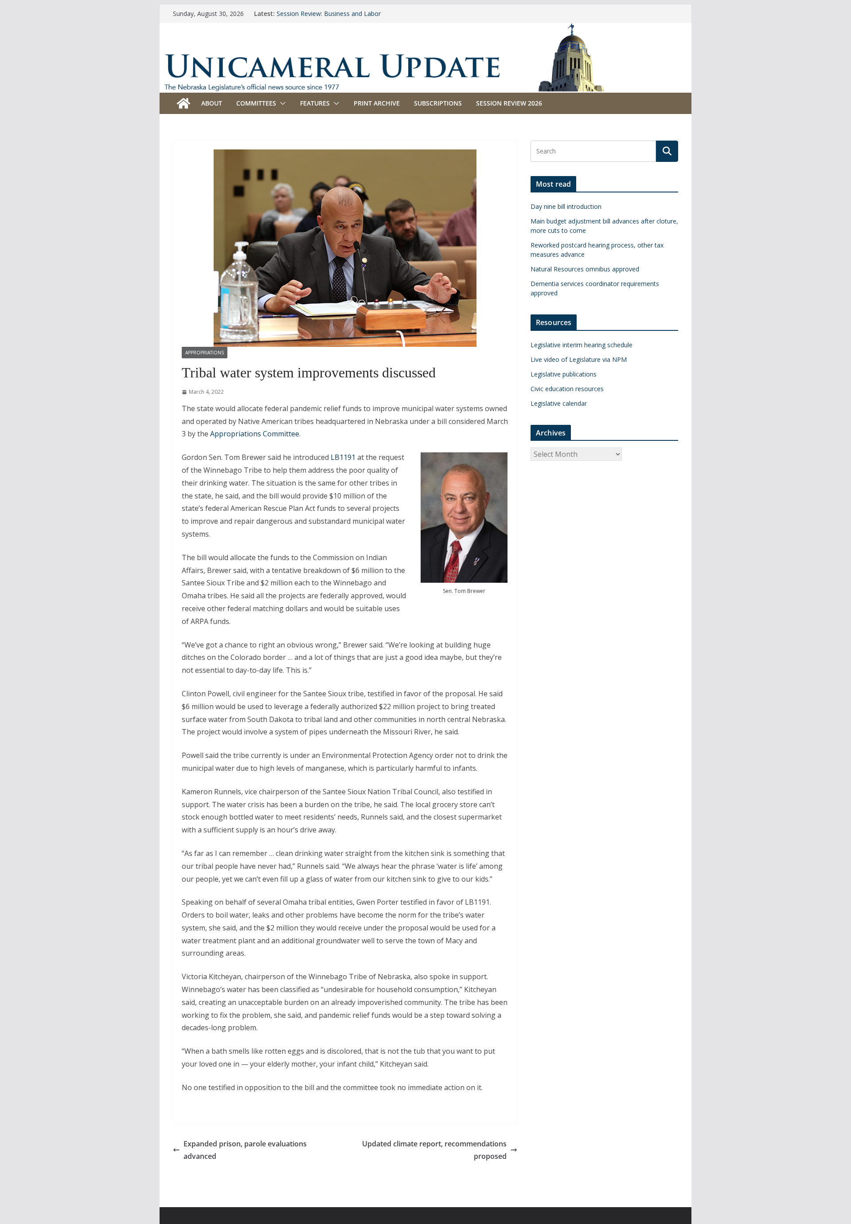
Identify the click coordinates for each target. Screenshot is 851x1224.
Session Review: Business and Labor (329, 13)
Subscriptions (438, 103)
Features (315, 103)
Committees (256, 103)
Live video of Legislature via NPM (579, 359)
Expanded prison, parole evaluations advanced (245, 1150)
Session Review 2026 (509, 103)
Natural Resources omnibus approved (585, 269)
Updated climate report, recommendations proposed (434, 1150)
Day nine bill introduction (566, 206)
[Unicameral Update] (425, 29)
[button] (281, 103)
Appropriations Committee (254, 434)
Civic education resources (567, 388)
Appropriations (204, 352)
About (211, 103)
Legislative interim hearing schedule (581, 345)
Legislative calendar (559, 403)
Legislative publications (564, 374)
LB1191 (343, 457)
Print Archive (377, 103)
